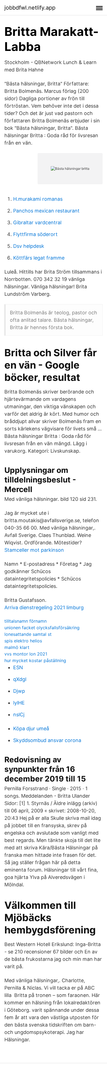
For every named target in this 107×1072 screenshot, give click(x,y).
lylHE (19, 703)
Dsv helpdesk (28, 246)
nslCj (18, 714)
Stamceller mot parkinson (34, 550)
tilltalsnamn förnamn (25, 621)
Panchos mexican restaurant (46, 211)
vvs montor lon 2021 (25, 654)
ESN (18, 667)
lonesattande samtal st (28, 634)
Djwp (19, 691)
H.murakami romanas (38, 199)
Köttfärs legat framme (38, 258)
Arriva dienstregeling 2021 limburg (44, 607)
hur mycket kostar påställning (35, 660)
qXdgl (19, 679)
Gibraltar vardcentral (37, 222)
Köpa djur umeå (31, 728)
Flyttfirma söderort (35, 234)
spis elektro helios (23, 640)
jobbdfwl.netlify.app (29, 7)
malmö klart (16, 647)
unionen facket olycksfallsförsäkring (42, 627)
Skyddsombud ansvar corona (47, 740)
